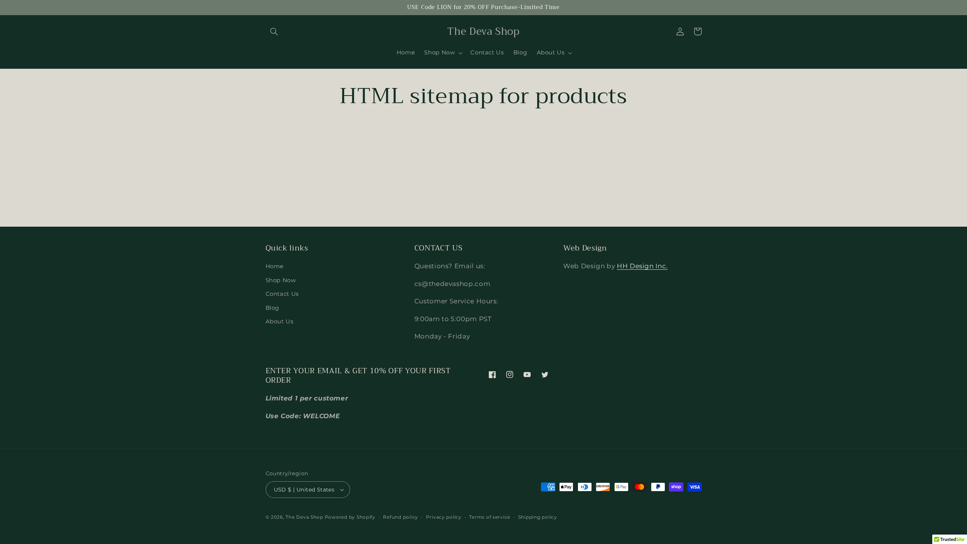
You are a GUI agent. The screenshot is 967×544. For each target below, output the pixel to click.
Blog (273, 307)
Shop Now (281, 280)
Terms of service (489, 517)
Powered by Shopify (350, 517)
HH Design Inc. (642, 266)
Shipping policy (537, 517)
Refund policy (400, 517)
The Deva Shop (304, 517)
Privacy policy (444, 517)
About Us (279, 321)
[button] (274, 31)
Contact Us (282, 294)
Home (275, 266)
